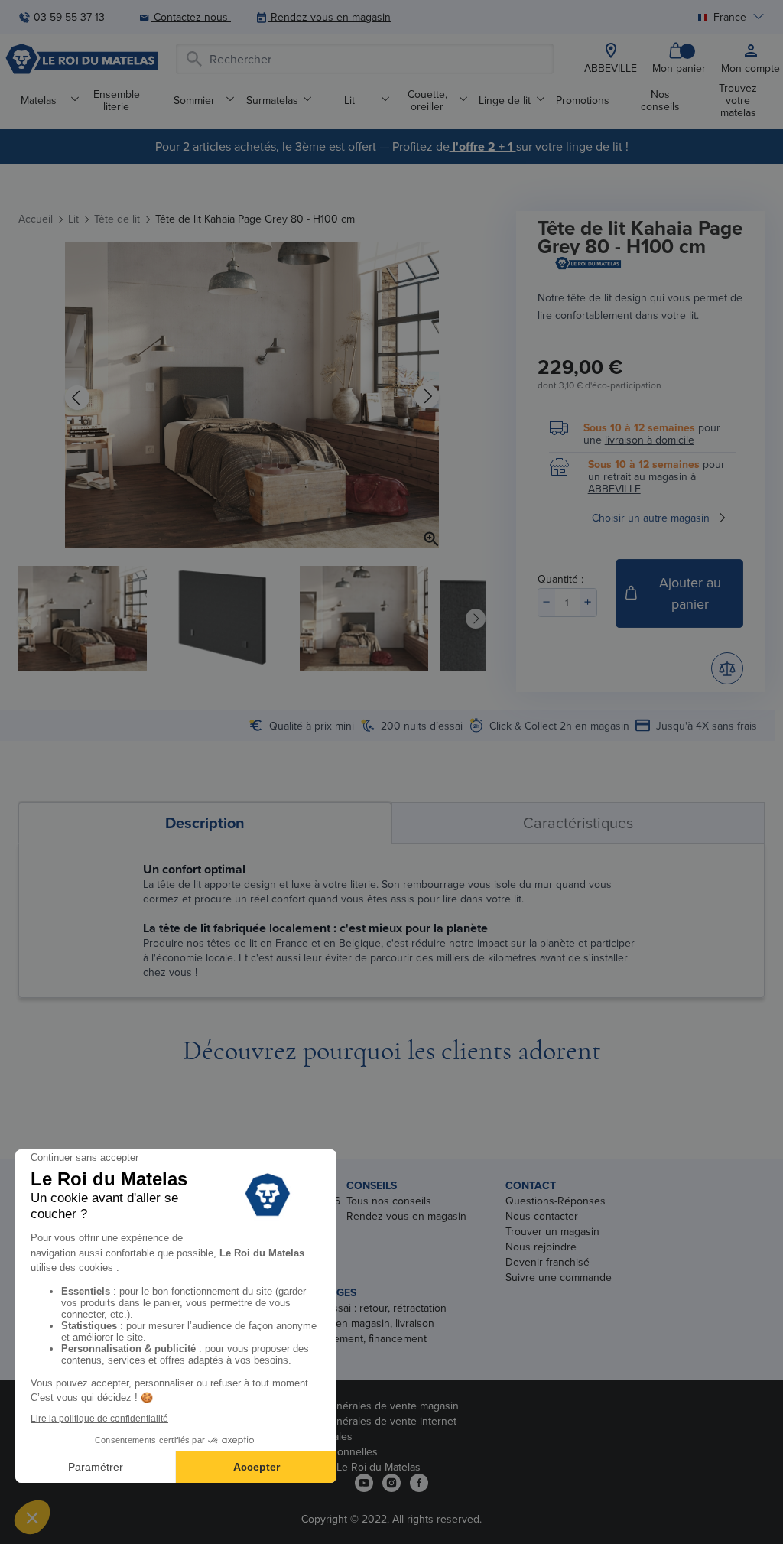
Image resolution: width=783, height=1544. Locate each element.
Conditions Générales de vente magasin (364, 1405)
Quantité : (560, 579)
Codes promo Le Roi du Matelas (345, 1466)
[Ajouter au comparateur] (727, 668)
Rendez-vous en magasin (406, 1216)
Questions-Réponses (555, 1200)
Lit (349, 100)
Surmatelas (272, 100)
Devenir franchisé (547, 1261)
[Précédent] (77, 397)
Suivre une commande (558, 1277)
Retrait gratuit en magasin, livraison (351, 1323)
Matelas (39, 100)
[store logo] (82, 58)
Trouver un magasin (552, 1231)
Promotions (582, 100)
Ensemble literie (116, 100)
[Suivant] (426, 397)
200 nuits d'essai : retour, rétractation (358, 1307)
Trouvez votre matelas (738, 100)
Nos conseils (660, 100)
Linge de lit (505, 100)
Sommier (194, 100)
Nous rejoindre (541, 1246)
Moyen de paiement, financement (348, 1338)
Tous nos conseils (388, 1200)
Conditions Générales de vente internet (362, 1421)
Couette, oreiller (427, 100)
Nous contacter (541, 1216)
